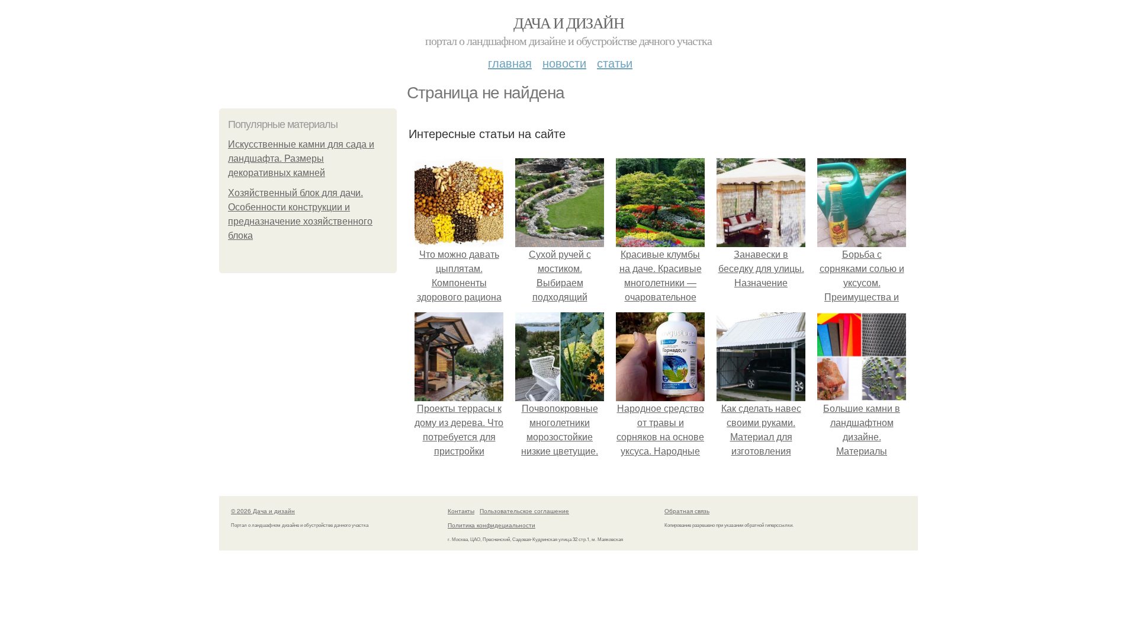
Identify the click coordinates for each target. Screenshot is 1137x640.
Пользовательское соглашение (524, 511)
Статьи (614, 62)
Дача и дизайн (568, 22)
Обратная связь (686, 511)
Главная (510, 62)
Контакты (461, 511)
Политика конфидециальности (491, 525)
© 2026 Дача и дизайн (263, 511)
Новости (564, 62)
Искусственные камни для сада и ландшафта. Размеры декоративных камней (301, 158)
